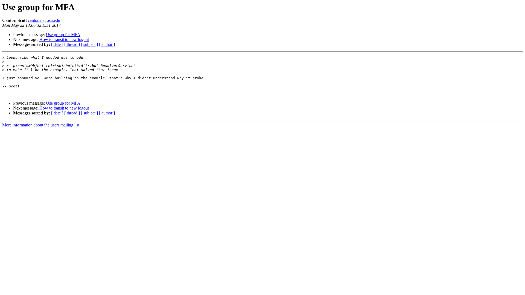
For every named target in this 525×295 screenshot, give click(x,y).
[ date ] (57, 44)
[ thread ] (72, 44)
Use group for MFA (63, 34)
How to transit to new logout (64, 39)
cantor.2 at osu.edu (44, 20)
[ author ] (107, 44)
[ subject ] (89, 44)
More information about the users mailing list (40, 125)
